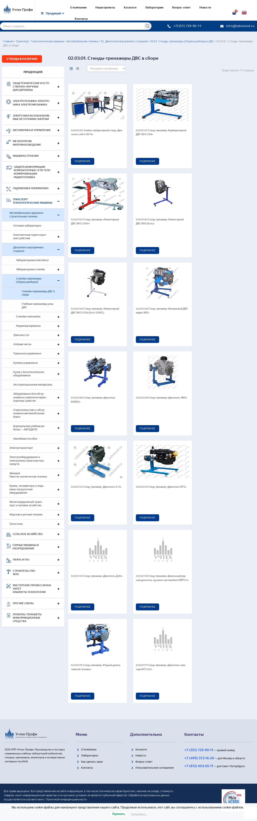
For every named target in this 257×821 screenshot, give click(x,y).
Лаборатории (154, 7)
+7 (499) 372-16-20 (199, 758)
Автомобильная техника (82, 41)
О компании (78, 7)
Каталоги (130, 7)
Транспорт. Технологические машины (40, 41)
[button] (22, 59)
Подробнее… (139, 814)
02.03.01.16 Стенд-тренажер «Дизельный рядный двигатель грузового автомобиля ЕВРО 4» (162, 578)
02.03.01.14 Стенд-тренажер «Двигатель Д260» (97, 576)
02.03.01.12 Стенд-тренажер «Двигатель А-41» (96, 487)
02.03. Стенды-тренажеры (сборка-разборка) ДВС (182, 41)
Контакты (81, 18)
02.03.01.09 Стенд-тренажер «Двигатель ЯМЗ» (161, 398)
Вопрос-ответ (181, 7)
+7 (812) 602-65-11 (198, 766)
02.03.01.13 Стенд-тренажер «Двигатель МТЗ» (161, 487)
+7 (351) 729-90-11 (198, 750)
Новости (205, 7)
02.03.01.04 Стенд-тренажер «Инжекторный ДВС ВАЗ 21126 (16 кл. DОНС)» (95, 311)
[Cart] (234, 13)
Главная (8, 41)
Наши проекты (105, 7)
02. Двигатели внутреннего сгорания (124, 41)
